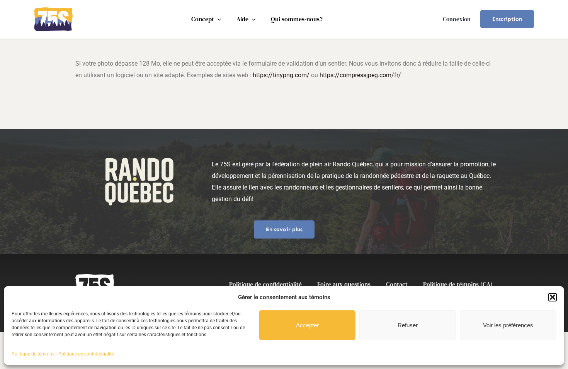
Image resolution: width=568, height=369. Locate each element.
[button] (552, 297)
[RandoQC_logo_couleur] (53, 10)
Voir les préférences (508, 325)
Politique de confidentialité (86, 354)
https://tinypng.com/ (281, 75)
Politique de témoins (33, 354)
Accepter (307, 325)
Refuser (408, 325)
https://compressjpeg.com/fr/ (360, 75)
